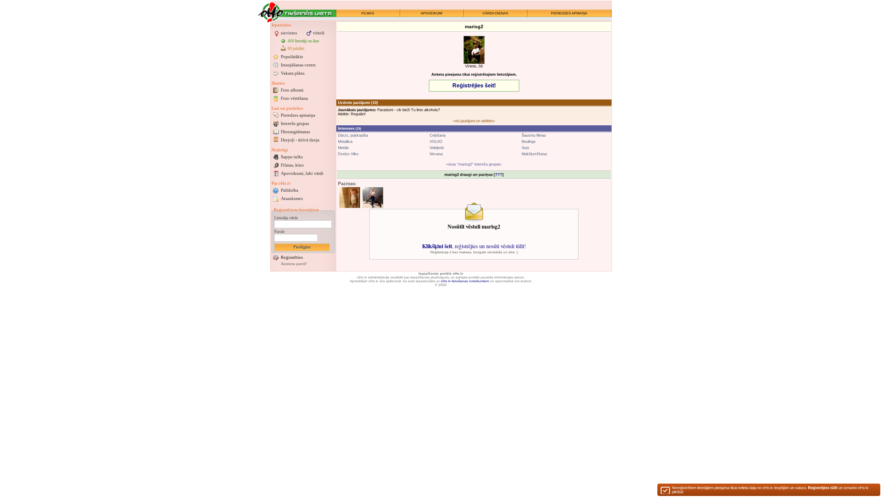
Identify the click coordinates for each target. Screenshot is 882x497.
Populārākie (292, 56)
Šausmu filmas (534, 135)
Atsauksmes (292, 198)
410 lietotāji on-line (303, 41)
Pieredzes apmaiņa (298, 115)
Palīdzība (289, 190)
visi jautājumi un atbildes (474, 121)
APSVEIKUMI (431, 13)
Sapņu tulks (292, 156)
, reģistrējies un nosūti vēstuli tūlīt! (474, 246)
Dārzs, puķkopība (353, 135)
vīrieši (319, 32)
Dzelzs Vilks (348, 154)
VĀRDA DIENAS (495, 13)
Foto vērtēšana (294, 98)
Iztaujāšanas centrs (298, 64)
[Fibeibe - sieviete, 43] (372, 197)
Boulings (529, 141)
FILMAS (367, 13)
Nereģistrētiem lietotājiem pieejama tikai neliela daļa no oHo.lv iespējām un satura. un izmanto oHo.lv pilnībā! (770, 490)
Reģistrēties (292, 257)
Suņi (525, 148)
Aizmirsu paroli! (294, 264)
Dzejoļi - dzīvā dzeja (300, 139)
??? (498, 174)
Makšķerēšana (534, 154)
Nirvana (436, 154)
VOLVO (436, 141)
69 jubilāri (296, 48)
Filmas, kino (292, 165)
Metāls (343, 148)
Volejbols (437, 148)
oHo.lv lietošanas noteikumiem (465, 281)
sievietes (289, 32)
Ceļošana (437, 135)
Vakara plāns (293, 73)
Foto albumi (292, 90)
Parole (279, 231)
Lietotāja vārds (286, 217)
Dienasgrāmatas (295, 131)
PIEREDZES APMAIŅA (569, 13)
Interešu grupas (295, 123)
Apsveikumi (302, 173)
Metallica (345, 141)
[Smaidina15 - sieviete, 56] (349, 197)
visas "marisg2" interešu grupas (474, 164)
